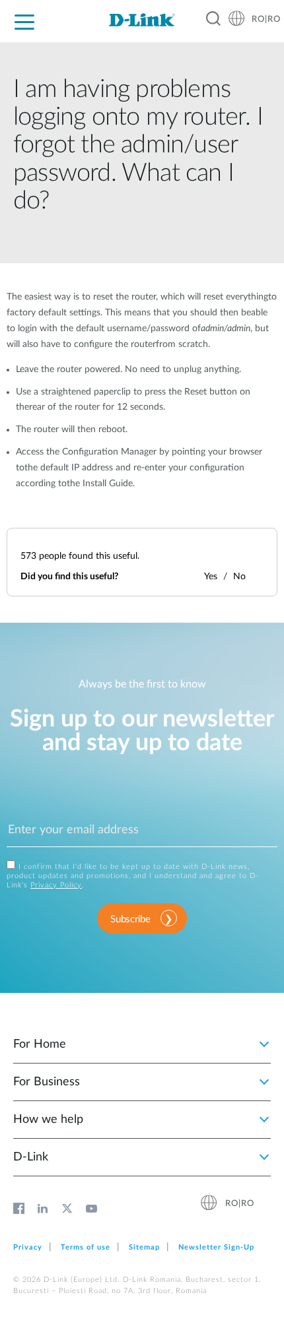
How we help (48, 1120)
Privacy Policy (56, 885)
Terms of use (85, 1247)
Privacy (27, 1247)
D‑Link (30, 1157)
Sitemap (144, 1247)
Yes (210, 576)
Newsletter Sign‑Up (216, 1247)
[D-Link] (142, 20)
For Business (46, 1082)
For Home (39, 1044)
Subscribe (130, 919)
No (239, 576)
